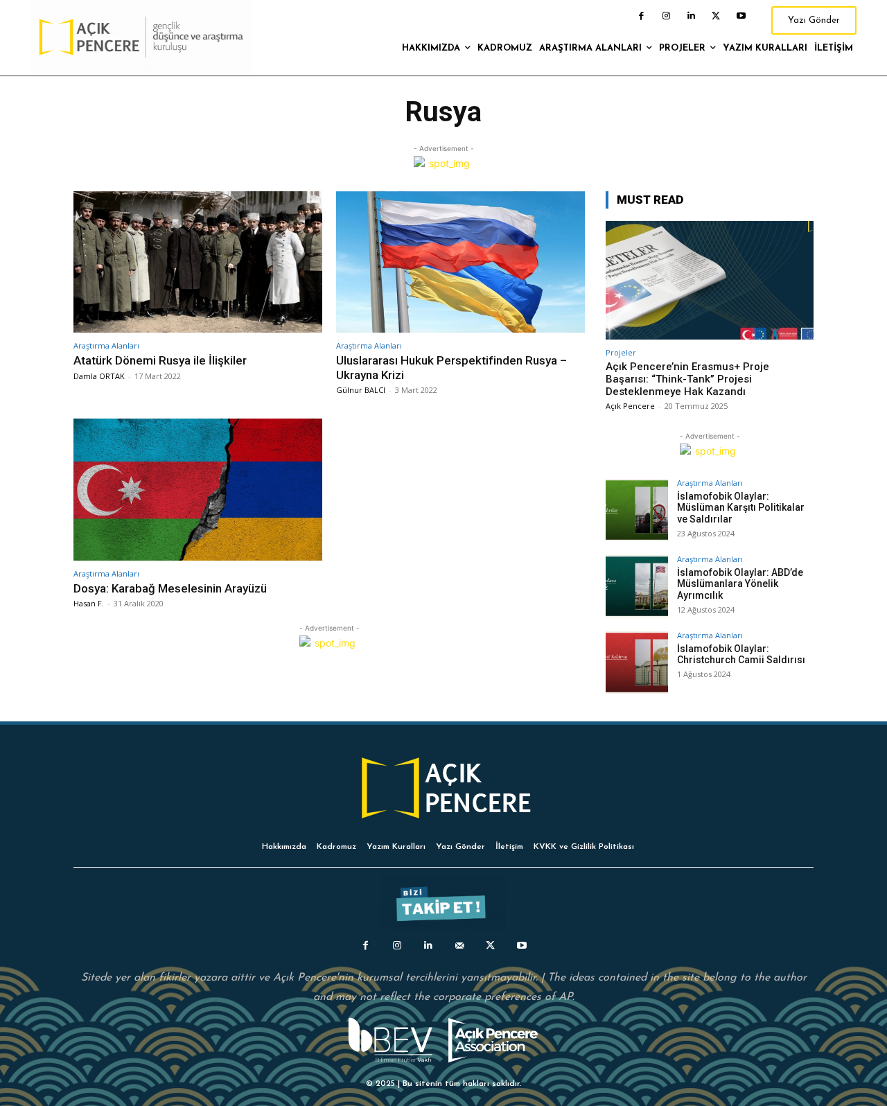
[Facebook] (641, 16)
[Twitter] (716, 16)
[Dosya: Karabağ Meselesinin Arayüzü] (197, 490)
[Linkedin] (691, 16)
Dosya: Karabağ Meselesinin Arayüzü (170, 588)
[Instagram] (666, 16)
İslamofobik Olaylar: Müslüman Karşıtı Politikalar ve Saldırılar (741, 508)
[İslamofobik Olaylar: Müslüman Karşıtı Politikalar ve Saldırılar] (637, 510)
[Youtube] (741, 16)
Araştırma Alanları (106, 345)
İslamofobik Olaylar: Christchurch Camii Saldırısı (741, 654)
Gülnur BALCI (360, 390)
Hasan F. (88, 603)
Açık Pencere (630, 406)
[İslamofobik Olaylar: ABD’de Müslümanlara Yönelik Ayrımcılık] (637, 586)
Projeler (621, 352)
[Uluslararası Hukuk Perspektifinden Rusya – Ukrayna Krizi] (460, 262)
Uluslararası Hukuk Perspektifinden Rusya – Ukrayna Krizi (451, 367)
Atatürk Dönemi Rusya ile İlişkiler (160, 360)
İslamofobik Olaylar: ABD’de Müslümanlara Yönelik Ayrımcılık (740, 584)
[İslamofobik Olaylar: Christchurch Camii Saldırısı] (637, 662)
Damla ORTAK (99, 376)
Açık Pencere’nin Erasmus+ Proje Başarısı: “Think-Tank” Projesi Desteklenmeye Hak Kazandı (687, 379)
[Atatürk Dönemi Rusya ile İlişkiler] (197, 262)
